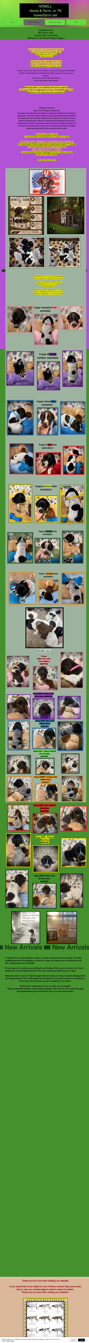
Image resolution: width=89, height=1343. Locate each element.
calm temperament (32, 113)
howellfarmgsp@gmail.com (51, 150)
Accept (81, 1340)
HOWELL (45, 6)
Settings (73, 1340)
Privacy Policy (10, 1341)
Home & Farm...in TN (45, 11)
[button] (60, 645)
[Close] (87, 1340)
